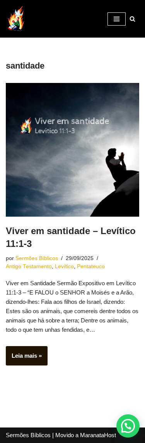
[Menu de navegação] (116, 19)
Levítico (64, 266)
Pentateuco (91, 266)
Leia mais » (24, 358)
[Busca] (132, 19)
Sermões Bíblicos (36, 258)
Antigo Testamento (29, 266)
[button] (128, 426)
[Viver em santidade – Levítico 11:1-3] (72, 150)
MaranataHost (98, 435)
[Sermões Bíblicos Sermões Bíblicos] (15, 18)
